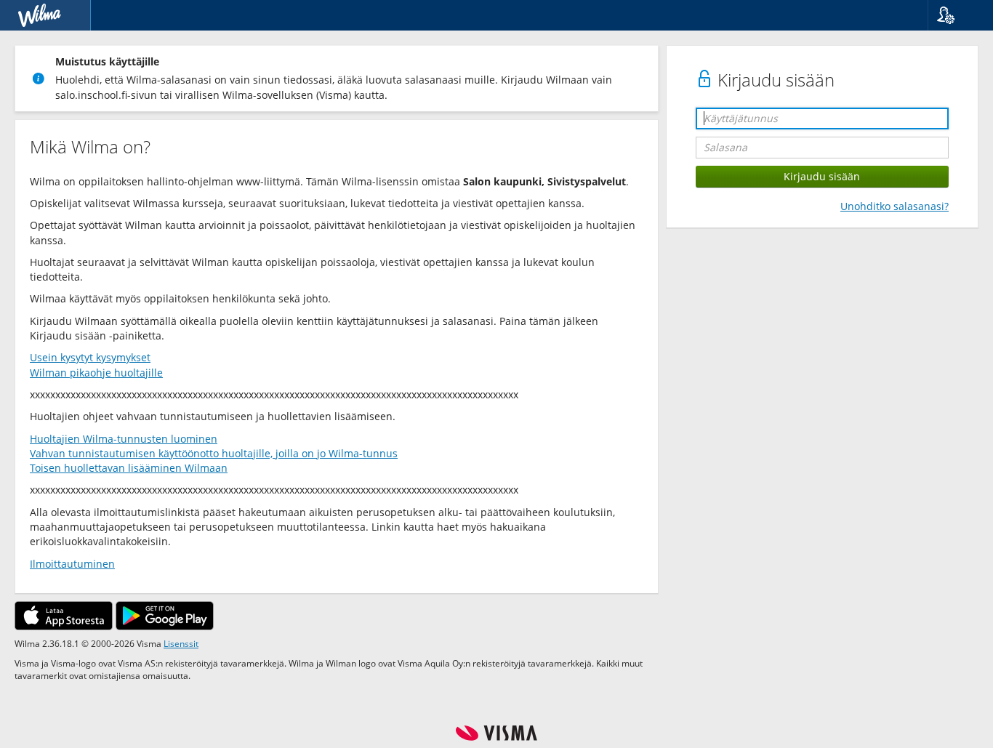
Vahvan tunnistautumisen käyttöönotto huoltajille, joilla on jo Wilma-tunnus (214, 453)
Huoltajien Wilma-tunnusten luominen (123, 439)
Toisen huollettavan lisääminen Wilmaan (129, 468)
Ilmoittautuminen (72, 564)
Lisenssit (181, 643)
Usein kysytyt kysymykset (90, 357)
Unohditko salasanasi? (894, 206)
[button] (955, 15)
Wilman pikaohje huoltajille (96, 372)
